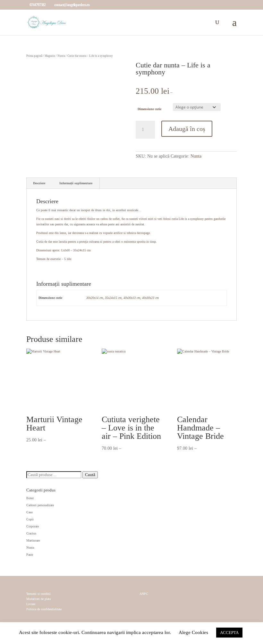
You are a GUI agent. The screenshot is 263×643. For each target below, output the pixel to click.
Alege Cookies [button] (193, 632)
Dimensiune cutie (149, 109)
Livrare (30, 604)
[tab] (39, 183)
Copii (30, 519)
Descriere (39, 183)
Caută (90, 474)
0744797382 (38, 5)
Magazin (50, 55)
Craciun (31, 533)
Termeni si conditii (38, 593)
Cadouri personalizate (40, 505)
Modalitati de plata (38, 599)
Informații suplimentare (75, 183)
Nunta (61, 55)
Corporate (32, 526)
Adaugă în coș (186, 128)
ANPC (144, 594)
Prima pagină (34, 55)
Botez (30, 498)
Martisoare (33, 540)
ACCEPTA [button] (229, 632)
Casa (29, 512)
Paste (29, 554)
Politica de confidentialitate (44, 609)
